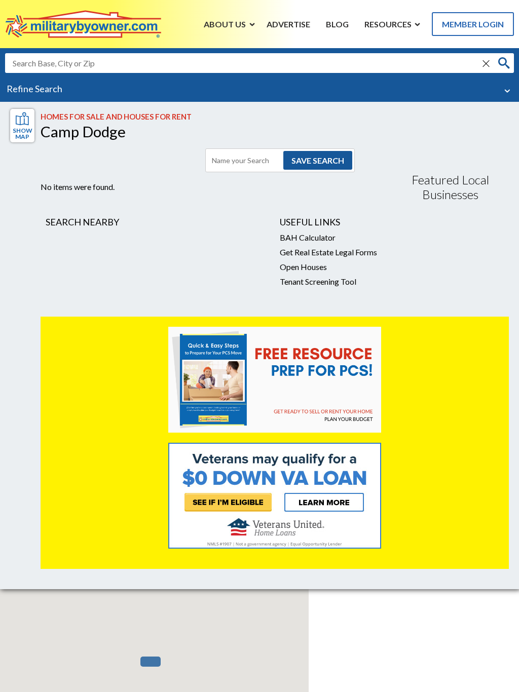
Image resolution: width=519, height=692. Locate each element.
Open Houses (303, 267)
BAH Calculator (308, 237)
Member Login (473, 24)
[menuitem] (225, 23)
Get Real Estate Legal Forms (328, 252)
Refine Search (34, 88)
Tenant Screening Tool (318, 281)
